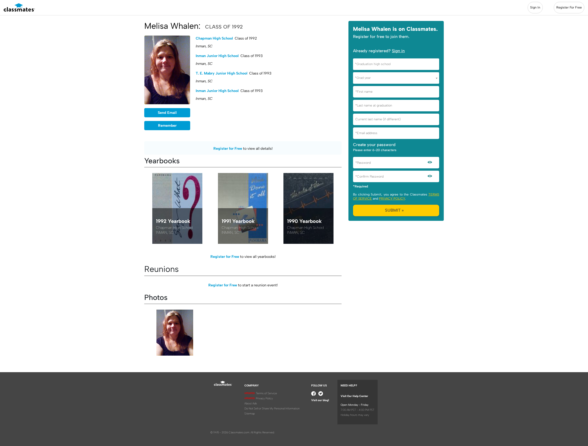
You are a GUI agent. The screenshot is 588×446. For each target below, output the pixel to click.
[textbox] (396, 64)
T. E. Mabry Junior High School (221, 73)
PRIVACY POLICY (392, 199)
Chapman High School (214, 38)
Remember (167, 125)
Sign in (398, 50)
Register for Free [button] (227, 148)
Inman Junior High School (217, 56)
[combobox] (396, 64)
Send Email (167, 112)
